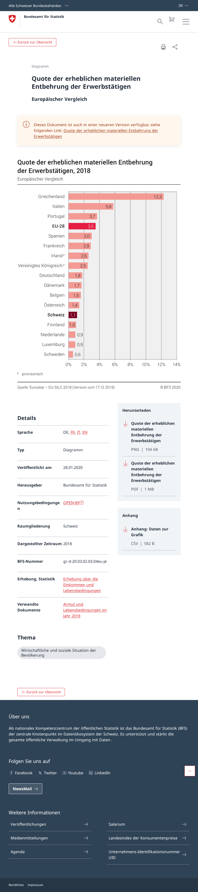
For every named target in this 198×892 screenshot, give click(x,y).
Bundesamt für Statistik (44, 16)
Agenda (18, 851)
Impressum (35, 885)
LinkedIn (102, 772)
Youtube (75, 772)
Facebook (24, 772)
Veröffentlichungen (28, 824)
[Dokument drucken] (163, 46)
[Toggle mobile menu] (186, 21)
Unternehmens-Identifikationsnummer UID (144, 854)
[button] (189, 771)
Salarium (117, 824)
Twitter (50, 772)
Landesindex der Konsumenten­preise (143, 838)
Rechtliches (16, 885)
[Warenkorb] (171, 19)
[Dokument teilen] (175, 46)
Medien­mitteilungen (29, 838)
